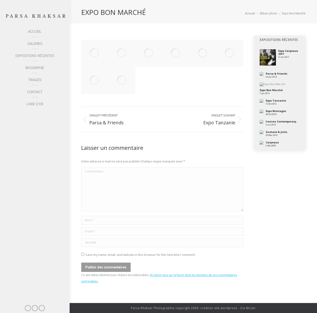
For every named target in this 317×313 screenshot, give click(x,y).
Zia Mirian (248, 308)
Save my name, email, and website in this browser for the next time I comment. (140, 255)
